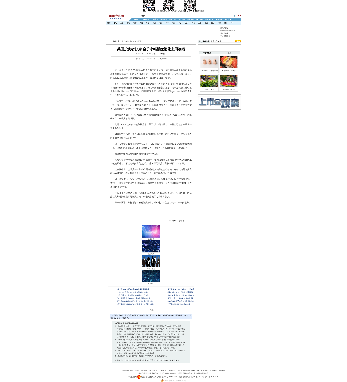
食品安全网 (209, 19)
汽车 (160, 23)
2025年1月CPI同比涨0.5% (209, 71)
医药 (186, 23)
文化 (193, 23)
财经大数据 (224, 28)
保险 (141, 23)
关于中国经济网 (141, 371)
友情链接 (213, 371)
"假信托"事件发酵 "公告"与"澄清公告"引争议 (184, 295)
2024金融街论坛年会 (228, 89)
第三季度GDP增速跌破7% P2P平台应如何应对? (185, 289)
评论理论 (181, 19)
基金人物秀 (224, 33)
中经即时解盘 (225, 36)
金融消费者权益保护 (227, 31)
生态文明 (228, 19)
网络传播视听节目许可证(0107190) (191, 377)
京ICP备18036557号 (212, 377)
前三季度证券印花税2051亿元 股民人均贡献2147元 (135, 304)
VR (232, 23)
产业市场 (155, 19)
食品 (154, 23)
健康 (225, 23)
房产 (180, 23)
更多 (229, 53)
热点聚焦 (151, 254)
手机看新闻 (162, 59)
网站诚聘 (163, 371)
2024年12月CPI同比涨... (228, 71)
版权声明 (172, 371)
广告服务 (204, 371)
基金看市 (151, 239)
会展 (199, 23)
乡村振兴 (219, 19)
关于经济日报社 (127, 371)
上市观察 (151, 284)
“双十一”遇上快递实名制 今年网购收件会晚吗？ (185, 298)
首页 (123, 41)
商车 (167, 23)
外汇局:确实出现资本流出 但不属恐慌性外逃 (133, 289)
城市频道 (199, 19)
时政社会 (172, 19)
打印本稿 (140, 59)
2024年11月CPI (209, 89)
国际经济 (163, 19)
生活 (212, 23)
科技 (219, 23)
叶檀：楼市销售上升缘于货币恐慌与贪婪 (182, 292)
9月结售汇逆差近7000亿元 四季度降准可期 (132, 292)
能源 (173, 23)
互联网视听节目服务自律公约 (188, 371)
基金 (121, 23)
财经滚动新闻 (131, 41)
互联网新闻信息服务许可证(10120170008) (163, 377)
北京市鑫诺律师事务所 (168, 373)
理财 (134, 23)
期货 (128, 23)
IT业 (147, 23)
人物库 (143, 16)
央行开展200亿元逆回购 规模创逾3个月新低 (133, 295)
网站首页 (137, 19)
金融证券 (146, 19)
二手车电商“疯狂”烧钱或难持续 (179, 304)
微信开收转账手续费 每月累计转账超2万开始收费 (185, 301)
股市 (108, 23)
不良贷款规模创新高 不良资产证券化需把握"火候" (135, 301)
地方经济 (190, 19)
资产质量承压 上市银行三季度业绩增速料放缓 (133, 298)
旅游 (206, 23)
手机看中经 (159, 11)
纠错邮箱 (222, 371)
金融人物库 (151, 269)
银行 (115, 23)
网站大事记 (153, 371)
